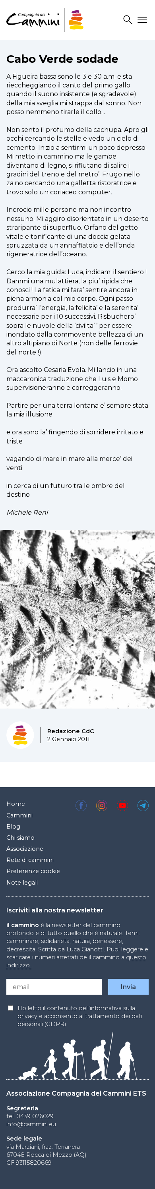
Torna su (135, 1175)
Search (129, 20)
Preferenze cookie (33, 871)
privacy (28, 1016)
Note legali (22, 882)
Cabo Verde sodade (62, 59)
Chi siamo (20, 837)
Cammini (19, 815)
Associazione (24, 848)
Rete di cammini (30, 860)
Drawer (143, 20)
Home (15, 804)
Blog (13, 826)
